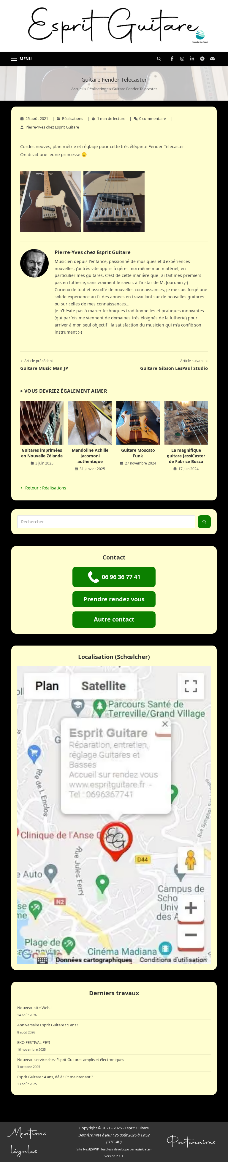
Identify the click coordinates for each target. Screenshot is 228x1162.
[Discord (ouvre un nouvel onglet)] (212, 59)
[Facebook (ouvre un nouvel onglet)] (172, 59)
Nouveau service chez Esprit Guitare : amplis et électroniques (70, 1059)
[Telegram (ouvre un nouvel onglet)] (202, 59)
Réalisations (97, 88)
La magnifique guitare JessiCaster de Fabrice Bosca (186, 455)
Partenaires (192, 1142)
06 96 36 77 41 (121, 577)
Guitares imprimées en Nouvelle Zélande (42, 453)
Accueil (77, 88)
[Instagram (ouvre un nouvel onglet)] (182, 59)
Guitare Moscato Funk (138, 453)
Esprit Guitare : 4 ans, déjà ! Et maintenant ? (55, 1076)
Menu (26, 58)
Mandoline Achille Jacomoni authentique (90, 455)
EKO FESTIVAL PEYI (33, 1042)
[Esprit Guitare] (113, 26)
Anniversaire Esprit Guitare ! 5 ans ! (47, 1025)
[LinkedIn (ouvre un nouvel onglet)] (192, 59)
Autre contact (114, 619)
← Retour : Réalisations (43, 488)
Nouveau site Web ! (34, 1007)
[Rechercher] (159, 58)
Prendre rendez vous (114, 599)
